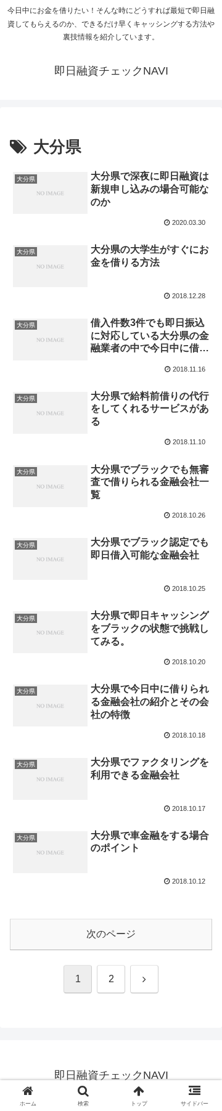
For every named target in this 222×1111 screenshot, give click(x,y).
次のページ (111, 934)
